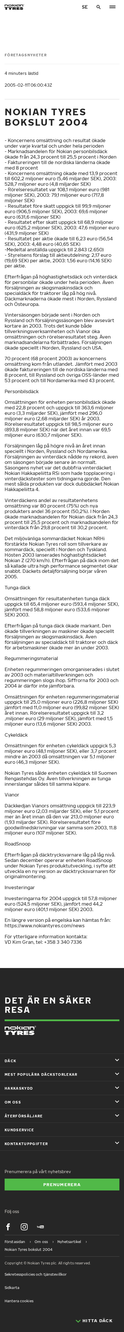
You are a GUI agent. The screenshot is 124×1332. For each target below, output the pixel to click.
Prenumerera (62, 1184)
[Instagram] (24, 1227)
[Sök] (99, 7)
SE (85, 7)
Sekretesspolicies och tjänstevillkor (36, 1274)
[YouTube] (40, 1227)
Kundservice (19, 1130)
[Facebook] (8, 1227)
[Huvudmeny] (112, 7)
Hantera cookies (19, 1301)
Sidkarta (12, 1287)
